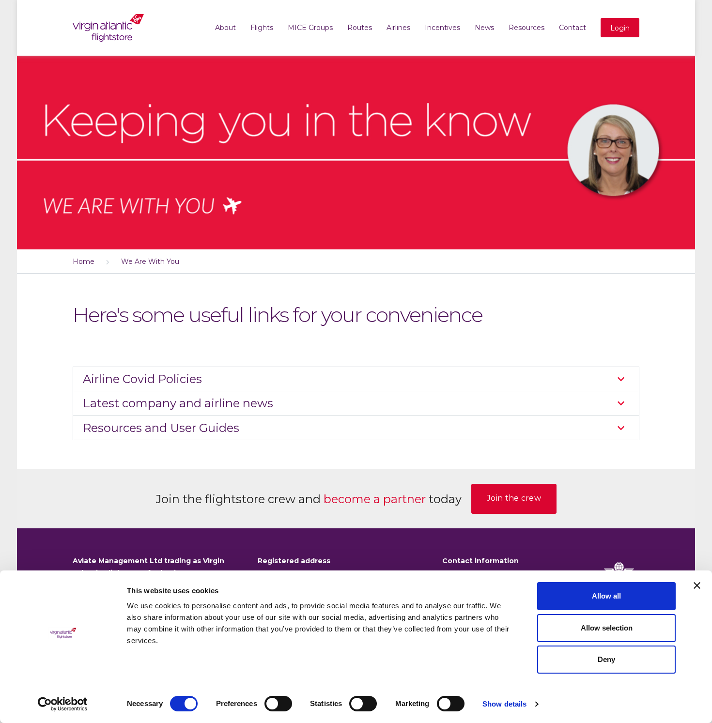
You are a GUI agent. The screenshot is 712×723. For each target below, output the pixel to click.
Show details (504, 704)
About (225, 27)
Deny (606, 659)
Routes (359, 27)
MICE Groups (310, 27)
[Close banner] (697, 585)
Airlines (398, 27)
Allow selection (607, 628)
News (484, 27)
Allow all (606, 596)
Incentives (442, 27)
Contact (572, 27)
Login (620, 28)
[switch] (278, 703)
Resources (526, 27)
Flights (261, 27)
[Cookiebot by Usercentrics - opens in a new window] (62, 704)
